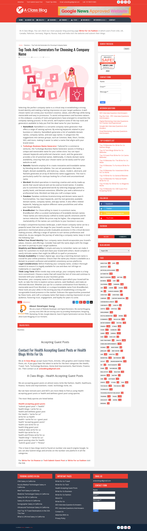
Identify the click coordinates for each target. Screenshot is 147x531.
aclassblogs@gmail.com (102, 481)
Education (117, 319)
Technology (104, 389)
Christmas (115, 295)
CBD (101, 291)
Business (86, 20)
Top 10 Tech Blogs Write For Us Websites (111, 151)
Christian (103, 295)
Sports (102, 382)
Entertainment (105, 323)
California (103, 284)
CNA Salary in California (26, 481)
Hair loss (113, 337)
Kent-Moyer (115, 351)
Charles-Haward (113, 291)
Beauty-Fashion (105, 277)
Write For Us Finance (31, 460)
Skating (114, 375)
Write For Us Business (63, 491)
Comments (122, 237)
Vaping (115, 400)
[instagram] (125, 2)
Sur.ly (111, 67)
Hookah (103, 347)
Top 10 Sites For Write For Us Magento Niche (114, 185)
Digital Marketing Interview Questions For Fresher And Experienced (114, 122)
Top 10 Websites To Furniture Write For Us (115, 166)
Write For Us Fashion (63, 495)
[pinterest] (129, 2)
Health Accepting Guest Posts (66, 488)
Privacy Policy (60, 518)
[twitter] (118, 2)
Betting (119, 277)
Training (103, 396)
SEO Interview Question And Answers (113, 113)
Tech (75, 20)
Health (41, 20)
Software (112, 379)
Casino (121, 288)
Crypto (102, 309)
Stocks (113, 382)
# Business (26, 302)
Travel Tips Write (51, 2)
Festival (119, 323)
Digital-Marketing (106, 316)
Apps (113, 263)
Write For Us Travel (62, 481)
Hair (101, 337)
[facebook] (122, 2)
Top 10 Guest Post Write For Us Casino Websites (114, 156)
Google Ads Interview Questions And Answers (113, 127)
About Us (30, 20)
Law (101, 354)
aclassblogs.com (108, 63)
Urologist (103, 400)
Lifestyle (112, 354)
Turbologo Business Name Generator (40, 146)
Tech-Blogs (117, 386)
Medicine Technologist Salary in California (33, 494)
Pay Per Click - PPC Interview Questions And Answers (114, 117)
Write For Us (60, 501)
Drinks (121, 316)
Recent (106, 237)
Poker (102, 368)
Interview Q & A (99, 20)
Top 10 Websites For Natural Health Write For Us (113, 180)
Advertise (21, 2)
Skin (101, 379)
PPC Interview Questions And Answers (69, 508)
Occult (102, 361)
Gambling (113, 330)
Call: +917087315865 (89, 2)
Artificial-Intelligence (107, 270)
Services (103, 375)
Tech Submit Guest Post (34, 2)
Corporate (104, 305)
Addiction (103, 263)
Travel (114, 396)
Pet (101, 365)
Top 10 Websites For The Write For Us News (114, 161)
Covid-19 (115, 305)
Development (104, 312)
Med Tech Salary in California (28, 490)
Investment (115, 347)
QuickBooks (113, 368)
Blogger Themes (31, 527)
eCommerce (104, 319)
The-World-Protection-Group (110, 393)
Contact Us (59, 511)
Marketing (104, 358)
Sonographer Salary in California (30, 504)
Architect (103, 267)
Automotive (104, 274)
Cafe (114, 281)
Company (103, 298)
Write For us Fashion (77, 460)
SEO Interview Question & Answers (68, 505)
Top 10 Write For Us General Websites (114, 175)
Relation (117, 372)
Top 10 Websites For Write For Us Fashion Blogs (112, 146)
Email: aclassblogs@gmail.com (70, 2)
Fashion (52, 20)
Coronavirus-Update (107, 302)
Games (102, 333)
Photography (112, 365)
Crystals (114, 309)
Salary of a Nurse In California (29, 501)
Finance (64, 20)
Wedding (103, 403)
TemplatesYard (24, 527)
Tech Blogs (104, 386)
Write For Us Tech (62, 485)
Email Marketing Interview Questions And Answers (113, 132)
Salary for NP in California (27, 497)
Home (21, 20)
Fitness (114, 326)
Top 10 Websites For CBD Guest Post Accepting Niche (113, 190)
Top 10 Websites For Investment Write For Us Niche (114, 171)
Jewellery (103, 351)
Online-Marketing (116, 361)
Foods (102, 330)
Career (111, 288)
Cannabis (116, 284)
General (113, 333)
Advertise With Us (62, 515)
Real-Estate (104, 372)
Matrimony (117, 358)
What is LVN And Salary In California (31, 517)
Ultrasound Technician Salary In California (33, 507)
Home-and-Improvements (108, 344)
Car (101, 288)
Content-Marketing (118, 298)
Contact (112, 20)
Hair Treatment (105, 340)
